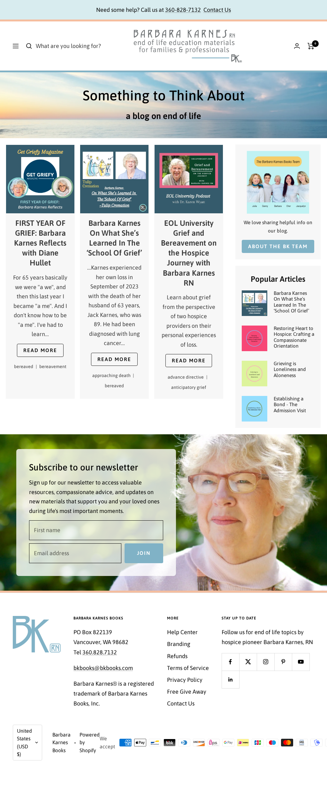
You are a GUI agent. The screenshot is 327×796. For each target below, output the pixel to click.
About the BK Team (278, 246)
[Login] (297, 46)
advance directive (187, 377)
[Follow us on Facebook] (230, 662)
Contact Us (217, 9)
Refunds (177, 656)
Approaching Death (113, 375)
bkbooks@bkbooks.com (103, 668)
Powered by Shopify (90, 742)
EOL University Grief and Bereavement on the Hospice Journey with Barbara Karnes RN (189, 253)
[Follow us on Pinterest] (283, 662)
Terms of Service (188, 668)
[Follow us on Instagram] (265, 662)
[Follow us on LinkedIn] (230, 679)
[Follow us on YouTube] (300, 662)
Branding (178, 644)
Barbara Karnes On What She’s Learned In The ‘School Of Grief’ (291, 301)
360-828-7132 (183, 9)
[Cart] (311, 46)
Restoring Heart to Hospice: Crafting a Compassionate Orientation (294, 337)
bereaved (25, 366)
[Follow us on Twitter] (248, 662)
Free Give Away (186, 691)
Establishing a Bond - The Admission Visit (290, 404)
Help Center (182, 632)
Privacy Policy (184, 679)
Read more (40, 350)
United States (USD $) (24, 742)
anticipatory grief (188, 387)
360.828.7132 (99, 652)
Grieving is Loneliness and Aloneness (290, 369)
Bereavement (52, 366)
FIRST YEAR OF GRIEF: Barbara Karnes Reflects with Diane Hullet (40, 243)
